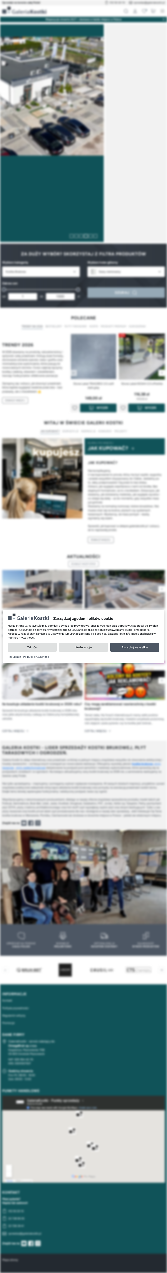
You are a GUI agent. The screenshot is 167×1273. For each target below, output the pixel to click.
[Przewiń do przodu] (161, 589)
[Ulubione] (144, 11)
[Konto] (135, 11)
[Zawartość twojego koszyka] (153, 11)
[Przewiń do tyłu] (5, 589)
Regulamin (14, 656)
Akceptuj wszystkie (135, 647)
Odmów (32, 647)
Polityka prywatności (36, 656)
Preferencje (83, 647)
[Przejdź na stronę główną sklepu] (24, 10)
